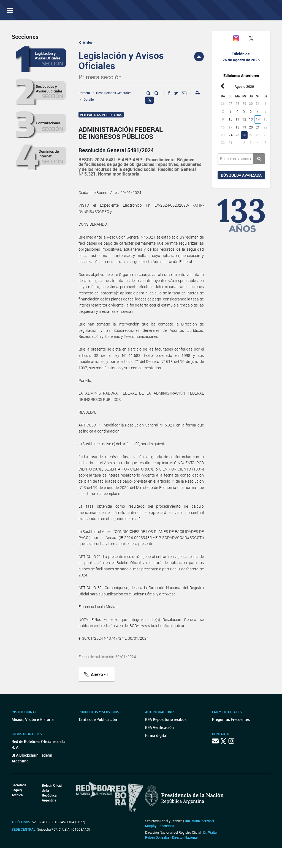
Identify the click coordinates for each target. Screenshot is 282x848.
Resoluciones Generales (113, 93)
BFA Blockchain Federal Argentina (32, 758)
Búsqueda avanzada (241, 175)
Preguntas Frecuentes (231, 719)
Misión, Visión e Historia (33, 719)
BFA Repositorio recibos (165, 719)
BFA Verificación (159, 727)
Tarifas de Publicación (97, 719)
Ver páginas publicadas (101, 115)
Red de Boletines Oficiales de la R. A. (39, 744)
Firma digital (156, 735)
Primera (84, 93)
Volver (88, 43)
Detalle (88, 99)
